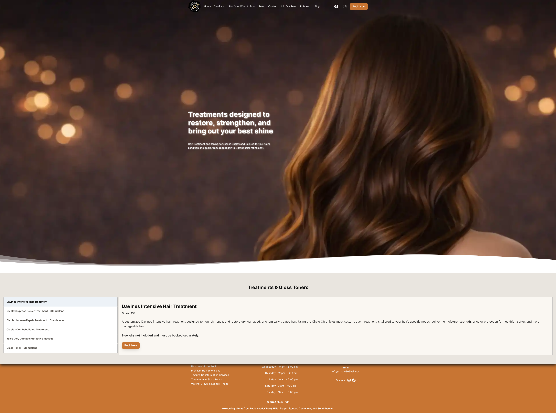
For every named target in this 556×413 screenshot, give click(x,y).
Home (207, 6)
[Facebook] (336, 6)
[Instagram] (344, 6)
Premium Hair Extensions (205, 370)
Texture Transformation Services (210, 375)
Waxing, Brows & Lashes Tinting (209, 383)
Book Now (358, 6)
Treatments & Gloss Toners (207, 379)
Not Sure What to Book (242, 6)
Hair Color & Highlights (204, 366)
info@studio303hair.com (346, 371)
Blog (317, 6)
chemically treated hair (280, 321)
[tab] (60, 302)
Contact (272, 6)
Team (262, 6)
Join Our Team (288, 6)
